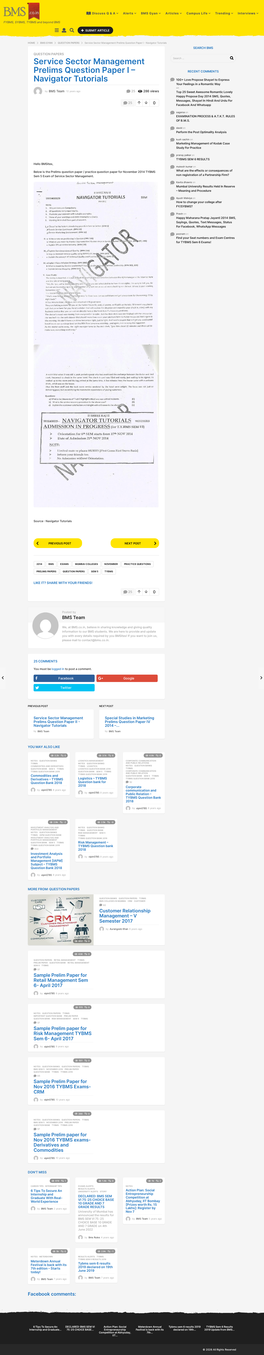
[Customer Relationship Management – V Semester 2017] (61, 919)
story (103, 1191)
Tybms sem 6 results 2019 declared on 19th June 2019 (95, 1266)
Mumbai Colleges (86, 564)
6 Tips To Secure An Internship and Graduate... (45, 1328)
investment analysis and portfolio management (45, 839)
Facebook (66, 678)
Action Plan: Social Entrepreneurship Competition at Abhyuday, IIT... (115, 1331)
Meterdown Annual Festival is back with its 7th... (150, 1329)
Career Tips (37, 1186)
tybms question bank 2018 (45, 771)
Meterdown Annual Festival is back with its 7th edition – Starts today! (49, 1266)
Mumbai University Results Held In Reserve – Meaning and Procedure (205, 188)
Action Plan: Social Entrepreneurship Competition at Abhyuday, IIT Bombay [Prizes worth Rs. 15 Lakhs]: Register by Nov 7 (143, 1200)
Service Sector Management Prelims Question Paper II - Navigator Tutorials (58, 722)
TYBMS (109, 571)
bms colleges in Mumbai (112, 901)
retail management (78, 963)
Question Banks (48, 761)
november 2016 (54, 1069)
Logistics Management (91, 761)
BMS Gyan (149, 13)
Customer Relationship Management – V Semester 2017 (124, 916)
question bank (39, 769)
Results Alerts (86, 1189)
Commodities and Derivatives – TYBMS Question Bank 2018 (47, 779)
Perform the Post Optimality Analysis (201, 132)
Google (128, 678)
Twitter (65, 688)
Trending (222, 13)
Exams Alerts (85, 1186)
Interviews (247, 13)
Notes (34, 761)
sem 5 (94, 571)
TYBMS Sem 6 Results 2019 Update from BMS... (219, 1328)
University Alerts (88, 1191)
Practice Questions (137, 564)
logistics (92, 766)
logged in (58, 669)
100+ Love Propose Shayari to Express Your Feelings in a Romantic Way (203, 82)
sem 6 (37, 965)
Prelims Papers (46, 571)
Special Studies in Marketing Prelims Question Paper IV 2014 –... (129, 722)
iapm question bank (50, 835)
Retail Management (65, 960)
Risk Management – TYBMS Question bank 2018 (95, 845)
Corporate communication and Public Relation (141, 772)
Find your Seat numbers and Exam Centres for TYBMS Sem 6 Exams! (205, 240)
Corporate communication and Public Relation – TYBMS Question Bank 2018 (143, 794)
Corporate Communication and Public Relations (141, 762)
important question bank (48, 1016)
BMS (51, 564)
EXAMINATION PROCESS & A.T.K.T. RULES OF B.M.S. (205, 118)
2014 (39, 564)
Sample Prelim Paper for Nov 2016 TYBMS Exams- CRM (62, 1086)
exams (64, 564)
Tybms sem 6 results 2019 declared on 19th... (185, 1328)
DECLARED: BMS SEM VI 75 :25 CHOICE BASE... (80, 1328)
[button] (57, 30)
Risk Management (88, 833)
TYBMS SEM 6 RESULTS (193, 159)
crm (130, 901)
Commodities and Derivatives (47, 766)
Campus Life (197, 13)
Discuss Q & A (103, 13)
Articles (172, 13)
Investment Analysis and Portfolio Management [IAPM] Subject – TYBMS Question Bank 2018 (47, 861)
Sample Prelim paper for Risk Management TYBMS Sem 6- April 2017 (63, 1033)
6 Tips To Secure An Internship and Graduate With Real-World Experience (46, 1196)
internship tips (53, 1186)
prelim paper (41, 963)
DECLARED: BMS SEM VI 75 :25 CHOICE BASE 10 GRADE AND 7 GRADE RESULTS (96, 1201)
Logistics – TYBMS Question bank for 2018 (92, 781)
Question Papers (49, 54)
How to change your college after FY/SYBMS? (199, 204)
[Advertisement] (64, 135)
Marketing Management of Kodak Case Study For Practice (203, 145)
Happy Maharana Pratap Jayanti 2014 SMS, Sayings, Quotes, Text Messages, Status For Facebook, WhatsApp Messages (206, 222)
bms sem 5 (39, 1069)
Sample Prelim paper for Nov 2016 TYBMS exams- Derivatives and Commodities (62, 1142)
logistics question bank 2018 (94, 769)
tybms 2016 (67, 1072)
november (111, 564)
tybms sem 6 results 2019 (92, 1259)
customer (139, 901)
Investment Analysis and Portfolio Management (45, 828)
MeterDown (46, 1257)
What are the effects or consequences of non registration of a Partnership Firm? (204, 173)
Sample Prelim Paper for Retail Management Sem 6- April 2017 (61, 980)
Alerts (128, 13)
